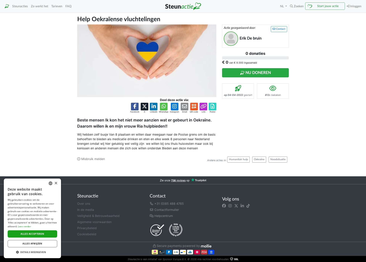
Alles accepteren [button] (32, 233)
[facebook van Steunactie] (224, 206)
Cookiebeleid (86, 234)
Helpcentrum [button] (163, 216)
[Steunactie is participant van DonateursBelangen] (157, 230)
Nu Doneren (258, 73)
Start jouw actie (328, 6)
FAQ (68, 6)
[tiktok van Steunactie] (248, 206)
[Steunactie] (7, 6)
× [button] (55, 183)
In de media (85, 210)
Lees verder (24, 226)
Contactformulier (166, 210)
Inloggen (355, 6)
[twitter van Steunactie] (236, 206)
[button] (296, 6)
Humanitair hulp (238, 159)
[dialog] (32, 218)
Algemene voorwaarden (94, 222)
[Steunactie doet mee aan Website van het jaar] (176, 230)
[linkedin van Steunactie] (242, 206)
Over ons (83, 203)
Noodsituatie (278, 159)
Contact (280, 29)
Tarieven (56, 6)
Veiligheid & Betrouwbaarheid (98, 216)
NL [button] (282, 6)
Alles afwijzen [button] (32, 243)
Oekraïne (259, 159)
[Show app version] (363, 259)
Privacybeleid (87, 228)
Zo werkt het (39, 6)
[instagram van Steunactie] (230, 206)
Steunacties (20, 6)
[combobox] (50, 183)
